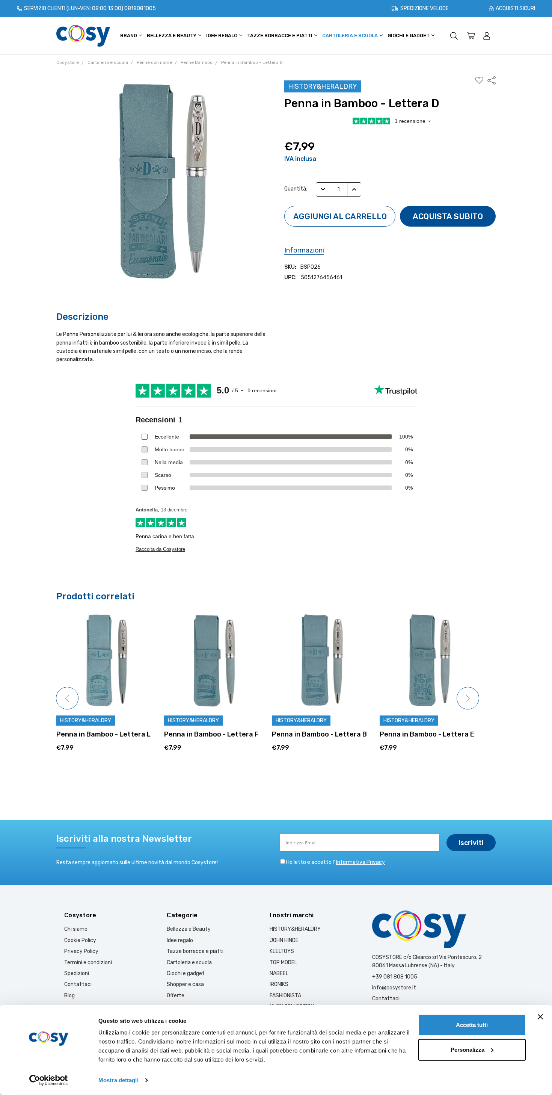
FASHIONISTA (285, 995)
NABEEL (279, 973)
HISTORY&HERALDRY (295, 929)
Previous (67, 698)
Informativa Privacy (360, 862)
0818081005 (140, 8)
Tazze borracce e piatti (280, 35)
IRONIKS (279, 984)
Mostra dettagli (118, 1080)
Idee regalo (222, 35)
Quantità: (295, 189)
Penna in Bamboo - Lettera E (319, 734)
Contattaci (78, 984)
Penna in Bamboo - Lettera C (427, 734)
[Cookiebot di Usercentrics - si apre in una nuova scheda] (48, 1080)
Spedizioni (76, 973)
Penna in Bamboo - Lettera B (211, 734)
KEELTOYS (282, 951)
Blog (69, 995)
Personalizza (467, 1049)
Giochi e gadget (409, 35)
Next (468, 698)
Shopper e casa (185, 984)
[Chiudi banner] (540, 1016)
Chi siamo (75, 929)
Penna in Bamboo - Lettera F (103, 734)
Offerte (175, 995)
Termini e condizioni (88, 962)
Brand (129, 35)
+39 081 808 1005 (394, 977)
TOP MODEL (283, 962)
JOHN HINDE (284, 940)
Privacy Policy (81, 951)
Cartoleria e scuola (350, 35)
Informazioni (304, 250)
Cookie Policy (80, 940)
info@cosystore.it (394, 988)
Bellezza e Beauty (172, 35)
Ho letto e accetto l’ (335, 862)
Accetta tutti (472, 1025)
